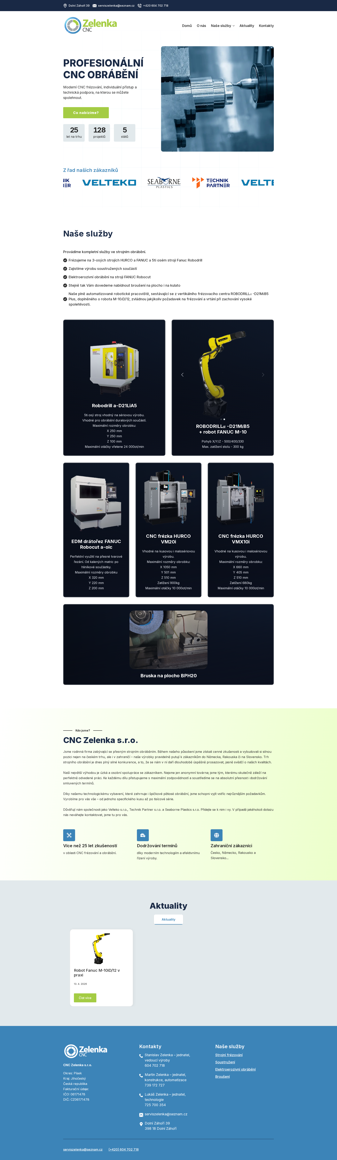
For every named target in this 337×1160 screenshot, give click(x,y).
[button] (182, 375)
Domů (187, 26)
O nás (201, 26)
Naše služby (221, 26)
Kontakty (266, 26)
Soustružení (225, 1062)
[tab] (168, 919)
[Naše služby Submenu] (233, 25)
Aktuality (246, 26)
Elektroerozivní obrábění (235, 1069)
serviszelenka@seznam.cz (83, 1149)
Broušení (222, 1077)
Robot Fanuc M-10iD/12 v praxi (97, 972)
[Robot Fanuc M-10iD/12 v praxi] (101, 948)
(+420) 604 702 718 (123, 1149)
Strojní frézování (229, 1055)
